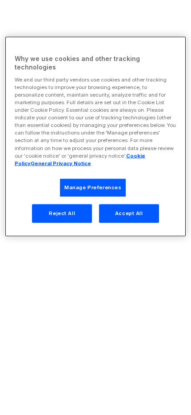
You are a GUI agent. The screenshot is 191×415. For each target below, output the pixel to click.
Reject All (62, 213)
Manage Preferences (92, 187)
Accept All (129, 213)
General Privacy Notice (61, 163)
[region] (96, 136)
